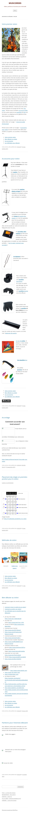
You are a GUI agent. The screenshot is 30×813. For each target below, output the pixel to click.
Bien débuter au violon (11, 139)
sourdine (23, 308)
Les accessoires (9, 141)
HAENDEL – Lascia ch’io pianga (9, 800)
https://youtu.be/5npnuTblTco (17, 647)
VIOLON (19, 147)
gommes (19, 369)
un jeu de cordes (23, 110)
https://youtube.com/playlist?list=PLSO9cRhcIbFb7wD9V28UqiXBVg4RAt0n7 (16, 680)
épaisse (23, 291)
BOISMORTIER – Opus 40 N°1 (9, 794)
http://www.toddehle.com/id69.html (14, 688)
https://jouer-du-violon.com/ (12, 672)
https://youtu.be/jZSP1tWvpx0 (13, 630)
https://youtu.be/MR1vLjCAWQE (17, 657)
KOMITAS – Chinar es (7, 796)
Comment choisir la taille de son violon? (15, 607)
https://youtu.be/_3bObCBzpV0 (13, 618)
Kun (25, 112)
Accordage (6, 417)
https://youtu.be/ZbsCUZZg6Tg (13, 659)
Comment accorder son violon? (13, 609)
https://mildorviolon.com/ (11, 674)
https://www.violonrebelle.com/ (18, 670)
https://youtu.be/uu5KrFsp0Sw (16, 651)
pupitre (15, 172)
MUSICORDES (15, 3)
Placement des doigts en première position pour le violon (14, 478)
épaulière (19, 112)
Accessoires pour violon (11, 159)
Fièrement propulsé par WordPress (10, 810)
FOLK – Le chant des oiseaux (8, 792)
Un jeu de (20, 341)
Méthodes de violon (9, 540)
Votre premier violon (9, 24)
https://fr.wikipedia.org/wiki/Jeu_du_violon (15, 519)
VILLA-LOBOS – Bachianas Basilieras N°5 (11, 798)
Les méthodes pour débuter (12, 143)
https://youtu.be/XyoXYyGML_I (13, 638)
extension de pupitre (11, 333)
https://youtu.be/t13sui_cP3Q (16, 622)
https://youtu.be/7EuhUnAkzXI (13, 655)
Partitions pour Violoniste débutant (15, 723)
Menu (15, 10)
